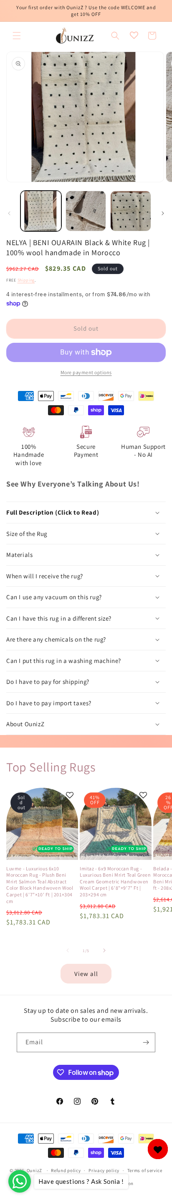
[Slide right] (163, 213)
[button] (17, 35)
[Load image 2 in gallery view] (86, 211)
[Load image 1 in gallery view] (40, 211)
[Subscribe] (146, 1042)
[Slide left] (9, 213)
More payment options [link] (86, 372)
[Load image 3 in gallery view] (130, 211)
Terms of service (144, 1170)
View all (86, 974)
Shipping (26, 280)
